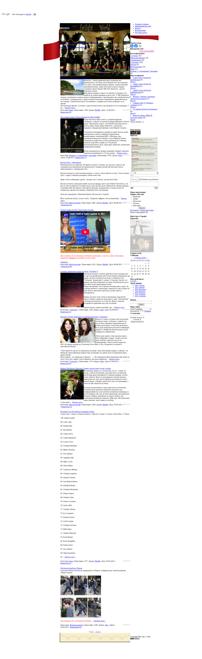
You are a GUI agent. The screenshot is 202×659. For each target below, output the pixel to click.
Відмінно (137, 197)
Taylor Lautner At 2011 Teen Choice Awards (77, 210)
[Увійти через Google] (140, 46)
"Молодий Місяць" (138, 58)
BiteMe (97, 110)
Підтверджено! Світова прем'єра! (73, 47)
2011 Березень (140, 290)
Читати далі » (70, 108)
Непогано (137, 201)
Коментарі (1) (81, 158)
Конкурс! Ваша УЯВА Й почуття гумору (141, 116)
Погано (136, 203)
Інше (71, 110)
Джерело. (64, 262)
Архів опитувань (147, 210)
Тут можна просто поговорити (145, 109)
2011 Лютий (140, 287)
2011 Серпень (140, 296)
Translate (147, 311)
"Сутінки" (134, 56)
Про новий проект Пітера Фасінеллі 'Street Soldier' (80, 117)
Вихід (81, 43)
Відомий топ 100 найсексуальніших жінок (77, 412)
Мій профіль (73, 43)
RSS (86, 43)
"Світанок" (73, 71)
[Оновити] (157, 172)
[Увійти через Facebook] (136, 46)
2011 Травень (140, 294)
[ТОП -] (133, 281)
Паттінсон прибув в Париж (71, 568)
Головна (63, 43)
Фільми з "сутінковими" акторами (82, 155)
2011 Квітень (140, 292)
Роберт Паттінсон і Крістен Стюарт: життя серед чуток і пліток (85, 368)
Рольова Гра (94, 43)
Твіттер (133, 65)
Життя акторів (75, 203)
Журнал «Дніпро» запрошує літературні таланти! (142, 98)
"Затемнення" (135, 60)
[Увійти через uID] (132, 46)
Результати (134, 210)
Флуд (133, 82)
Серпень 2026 (140, 258)
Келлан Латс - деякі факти (70, 162)
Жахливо (136, 206)
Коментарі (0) (65, 73)
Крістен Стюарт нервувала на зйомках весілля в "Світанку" (84, 317)
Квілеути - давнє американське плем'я (75, 78)
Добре (135, 199)
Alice (102, 71)
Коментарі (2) (66, 205)
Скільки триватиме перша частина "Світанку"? (79, 271)
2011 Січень (139, 285)
